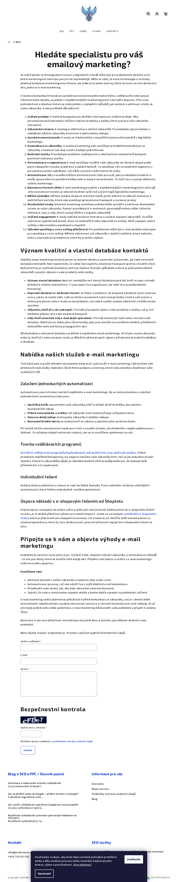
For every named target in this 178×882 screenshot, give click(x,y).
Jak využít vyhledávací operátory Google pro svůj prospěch (43, 804)
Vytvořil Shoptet (160, 877)
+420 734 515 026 (18, 857)
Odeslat (27, 750)
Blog (95, 799)
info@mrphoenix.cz (20, 852)
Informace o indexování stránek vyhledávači (34, 783)
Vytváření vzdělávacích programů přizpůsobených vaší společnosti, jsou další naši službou (78, 453)
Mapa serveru (100, 789)
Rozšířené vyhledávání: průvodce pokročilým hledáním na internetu (42, 816)
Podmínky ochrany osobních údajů (114, 794)
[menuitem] (62, 31)
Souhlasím (133, 859)
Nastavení (44, 874)
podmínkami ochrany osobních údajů (73, 741)
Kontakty (98, 784)
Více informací (82, 865)
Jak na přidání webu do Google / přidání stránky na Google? (43, 794)
